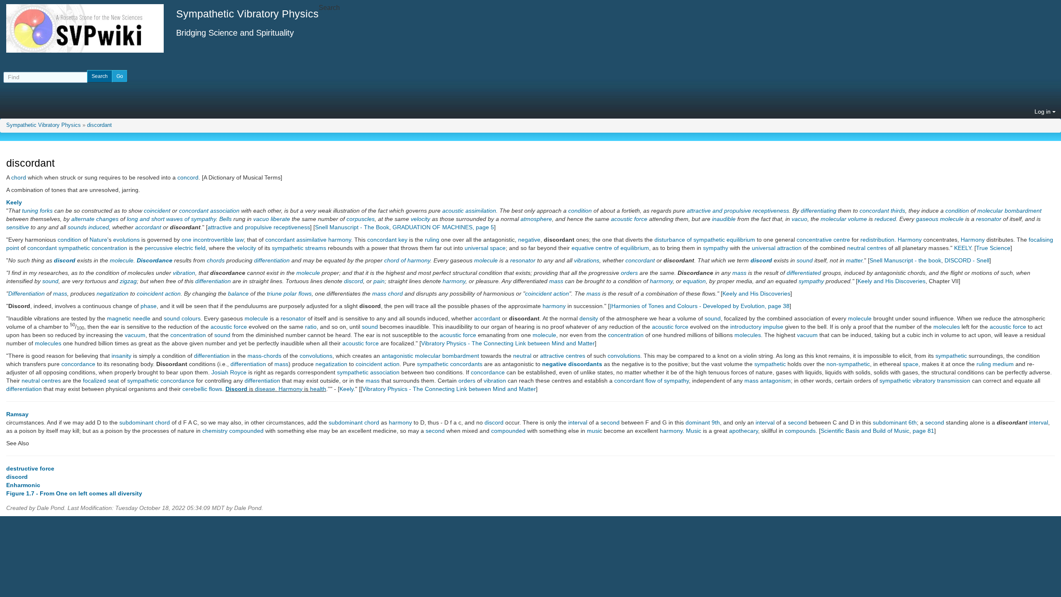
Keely (14, 202)
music (594, 430)
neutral (522, 355)
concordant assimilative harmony (308, 239)
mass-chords (264, 355)
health (318, 389)
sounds (77, 227)
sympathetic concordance (160, 380)
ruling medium (995, 364)
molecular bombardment (1009, 210)
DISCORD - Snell (967, 260)
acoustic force (629, 219)
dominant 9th (703, 422)
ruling (432, 239)
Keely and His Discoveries (891, 281)
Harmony (910, 239)
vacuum (135, 335)
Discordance (154, 260)
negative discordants (572, 364)
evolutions (126, 239)
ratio (311, 326)
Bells (225, 219)
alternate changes (95, 219)
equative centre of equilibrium (610, 248)
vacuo (261, 219)
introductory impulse (756, 326)
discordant (99, 125)
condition (580, 210)
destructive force (30, 468)
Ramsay (17, 414)
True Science (993, 248)
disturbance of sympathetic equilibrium (704, 239)
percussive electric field (175, 248)
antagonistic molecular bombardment (430, 355)
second (610, 422)
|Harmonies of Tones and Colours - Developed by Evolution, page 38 (700, 306)
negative (529, 239)
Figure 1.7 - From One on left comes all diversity (74, 493)
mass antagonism (767, 380)
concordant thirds (882, 210)
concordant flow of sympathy (651, 380)
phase (148, 306)
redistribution (877, 239)
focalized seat (101, 380)
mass (739, 272)
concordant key (387, 239)
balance (238, 293)
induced (98, 227)
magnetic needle (128, 318)
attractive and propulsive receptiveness (738, 210)
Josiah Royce (229, 372)
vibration (184, 272)
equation (694, 281)
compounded (246, 430)
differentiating (818, 210)
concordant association (209, 210)
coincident (157, 210)
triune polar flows (289, 293)
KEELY (962, 248)
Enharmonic (23, 485)
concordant (640, 260)
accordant (148, 227)
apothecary (743, 430)
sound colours (182, 318)
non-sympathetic (848, 364)
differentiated (804, 272)
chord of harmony (407, 260)
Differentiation (26, 293)
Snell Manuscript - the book (905, 260)
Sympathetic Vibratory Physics (43, 125)
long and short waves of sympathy (171, 219)
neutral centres (867, 248)
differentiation (272, 260)
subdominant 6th (895, 422)
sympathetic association (368, 372)
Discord (236, 389)
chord (18, 177)
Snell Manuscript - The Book (352, 227)
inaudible (724, 219)
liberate (280, 219)
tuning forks (37, 210)
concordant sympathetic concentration (77, 248)
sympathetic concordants (449, 364)
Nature (98, 239)
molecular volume (844, 219)
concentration (188, 335)
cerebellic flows (202, 389)
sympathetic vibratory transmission (924, 380)
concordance (78, 364)
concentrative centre (823, 239)
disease (265, 389)
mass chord (387, 293)
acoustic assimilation (469, 210)
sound (805, 260)
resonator (988, 219)
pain (379, 281)
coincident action (159, 293)
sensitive (17, 227)
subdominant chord (144, 422)
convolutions (316, 355)
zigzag (128, 281)
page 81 (923, 430)
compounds (800, 430)
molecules (946, 326)
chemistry (215, 430)
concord (188, 177)
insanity (121, 355)
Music (693, 430)
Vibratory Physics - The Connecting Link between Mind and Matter (508, 343)
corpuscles (360, 219)
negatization (112, 293)
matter (854, 260)
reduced (885, 219)
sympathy (715, 248)
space (910, 364)
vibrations (586, 260)
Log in (1043, 111)
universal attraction (777, 248)
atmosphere (536, 219)
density (588, 318)
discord (64, 260)
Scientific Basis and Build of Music (865, 430)
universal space (485, 248)
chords (216, 260)
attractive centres (562, 355)
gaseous (927, 219)
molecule (952, 219)
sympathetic (951, 355)
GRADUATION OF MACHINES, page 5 (443, 227)
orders (629, 272)
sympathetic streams (299, 248)
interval (577, 422)
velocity (420, 219)
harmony (454, 281)
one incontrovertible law (213, 239)
